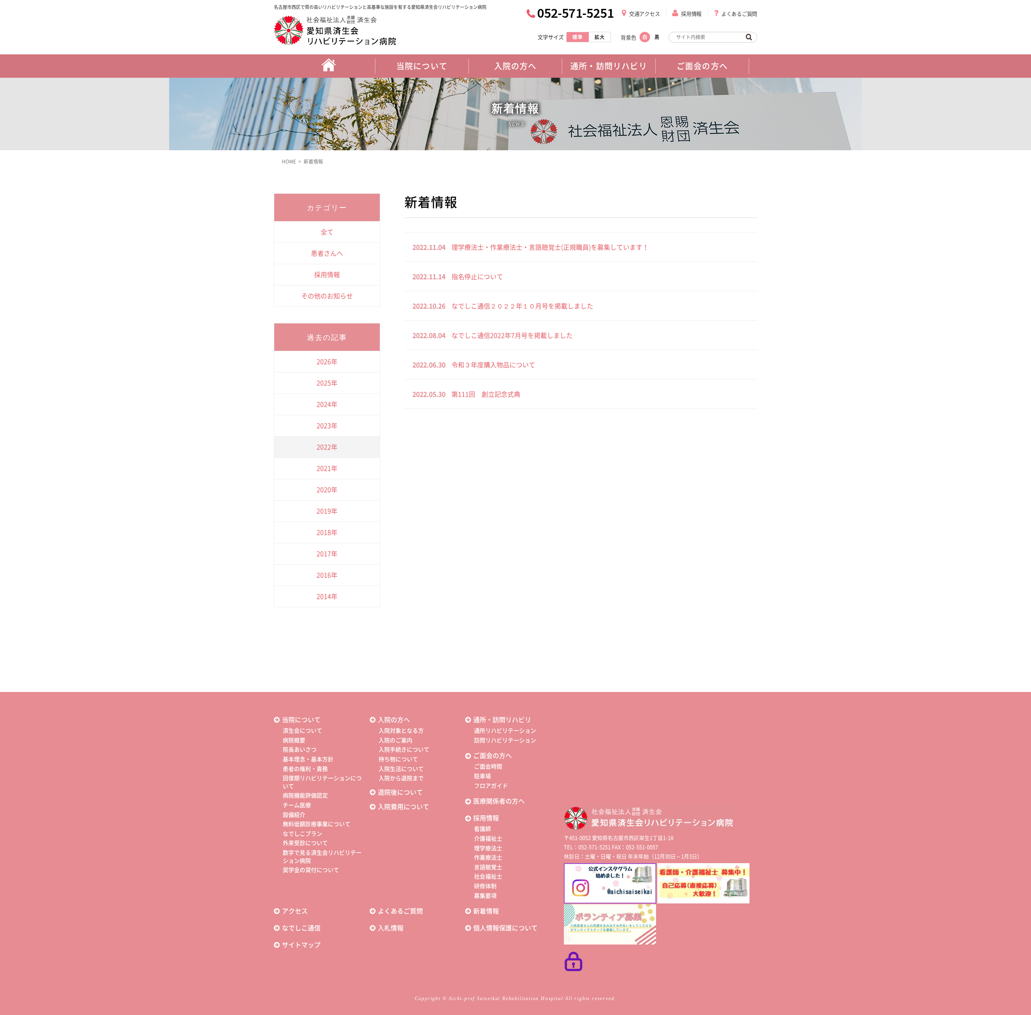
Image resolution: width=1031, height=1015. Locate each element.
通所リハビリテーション (505, 730)
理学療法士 (488, 848)
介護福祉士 (488, 838)
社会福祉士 (488, 876)
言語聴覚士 (488, 867)
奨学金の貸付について (311, 870)
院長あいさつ (300, 749)
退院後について (400, 792)
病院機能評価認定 (305, 795)
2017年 (327, 554)
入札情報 (391, 928)
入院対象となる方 (401, 730)
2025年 (327, 383)
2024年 (327, 404)
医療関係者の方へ (499, 801)
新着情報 (313, 161)
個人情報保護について (505, 928)
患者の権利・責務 (305, 769)
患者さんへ (327, 253)
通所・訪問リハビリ (502, 720)
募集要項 (485, 896)
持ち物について (398, 759)
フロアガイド (491, 786)
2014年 (327, 596)
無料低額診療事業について (316, 824)
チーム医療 (297, 805)
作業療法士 (488, 857)
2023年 (327, 426)
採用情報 (691, 14)
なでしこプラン (302, 834)
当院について (301, 720)
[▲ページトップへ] (1015, 999)
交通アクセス (644, 14)
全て (327, 232)
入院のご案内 (395, 740)
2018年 (327, 532)
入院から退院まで (401, 778)
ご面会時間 (488, 766)
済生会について (302, 730)
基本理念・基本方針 (308, 759)
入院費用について (403, 807)
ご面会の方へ (492, 755)
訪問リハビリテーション (505, 740)
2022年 (327, 447)
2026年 (327, 361)
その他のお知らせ (327, 296)
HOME (289, 161)
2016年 (327, 575)
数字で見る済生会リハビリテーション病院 (322, 857)
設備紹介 (294, 815)
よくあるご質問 (739, 14)
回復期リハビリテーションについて (322, 782)
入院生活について (401, 769)
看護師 (482, 829)
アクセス (295, 911)
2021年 (327, 468)
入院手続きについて (404, 749)
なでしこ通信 (301, 928)
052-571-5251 (575, 13)
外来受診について (305, 843)
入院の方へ (394, 720)
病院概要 (294, 740)
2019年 (327, 511)
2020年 (327, 490)
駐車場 (482, 776)
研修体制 (485, 886)
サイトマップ (301, 945)
